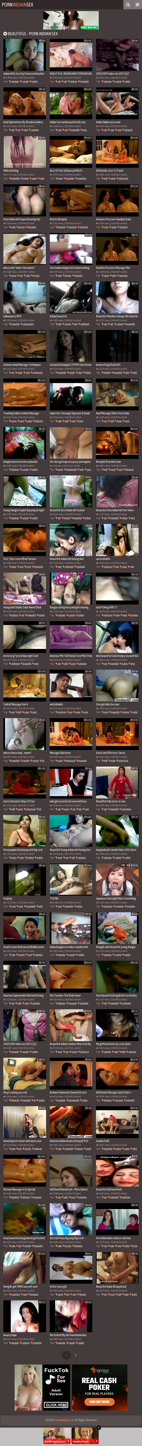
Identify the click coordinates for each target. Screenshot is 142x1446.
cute (60, 130)
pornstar (119, 906)
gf (35, 1100)
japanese (108, 906)
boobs (21, 227)
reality (35, 81)
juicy (89, 469)
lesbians (39, 421)
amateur (15, 81)
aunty (34, 178)
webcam (38, 1148)
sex (59, 81)
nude (134, 712)
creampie (15, 1294)
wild (114, 275)
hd (39, 809)
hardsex (134, 615)
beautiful (84, 81)
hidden (107, 372)
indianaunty (28, 324)
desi (42, 178)
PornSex (17, 5)
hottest (125, 712)
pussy (14, 275)
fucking (14, 615)
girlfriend (84, 324)
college (119, 324)
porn (28, 566)
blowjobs (38, 566)
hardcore (108, 566)
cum (87, 809)
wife (60, 324)
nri (43, 760)
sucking (107, 1051)
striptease (126, 809)
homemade (71, 469)
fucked (67, 518)
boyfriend (126, 1003)
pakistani (125, 1197)
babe (127, 1245)
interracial (123, 178)
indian (26, 178)
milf (105, 178)
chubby (26, 760)
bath (134, 372)
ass (19, 130)
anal (26, 130)
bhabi (88, 372)
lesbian (73, 81)
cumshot (35, 130)
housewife (31, 906)
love (84, 130)
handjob (73, 227)
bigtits (40, 857)
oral (121, 469)
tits (21, 275)
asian (60, 178)
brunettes (81, 178)
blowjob (128, 130)
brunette (84, 227)
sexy (28, 275)
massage (123, 275)
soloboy (26, 1342)
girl (65, 81)
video (85, 1100)
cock (106, 227)
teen (13, 227)
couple (25, 81)
